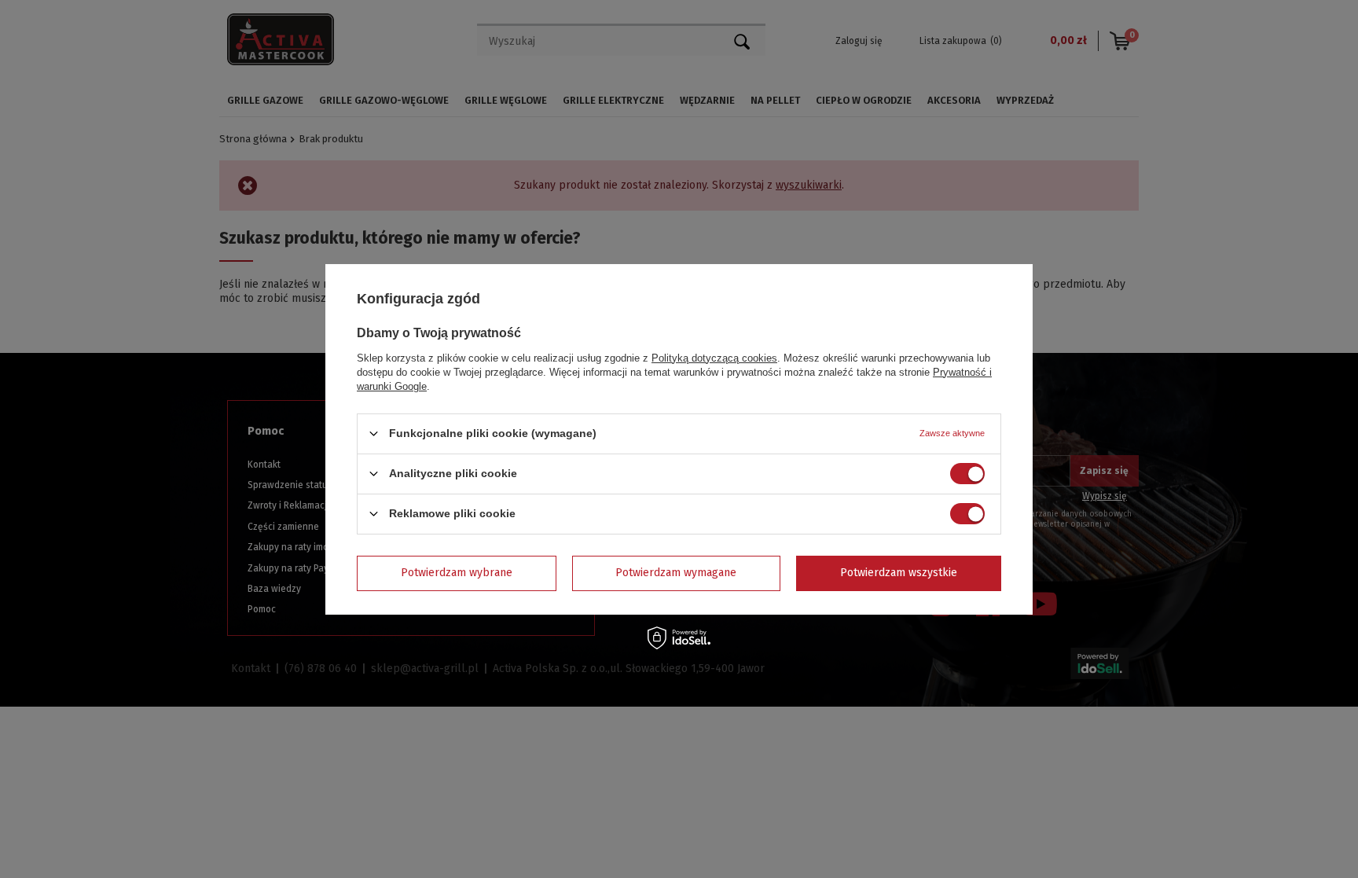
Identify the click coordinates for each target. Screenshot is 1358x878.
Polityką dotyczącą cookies (714, 357)
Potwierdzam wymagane (675, 572)
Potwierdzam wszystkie (898, 572)
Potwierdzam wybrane (456, 572)
